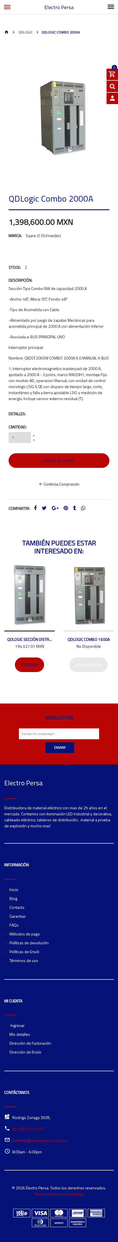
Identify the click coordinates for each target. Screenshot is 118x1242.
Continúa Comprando (61, 484)
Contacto (16, 907)
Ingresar (17, 1025)
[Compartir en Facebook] (35, 508)
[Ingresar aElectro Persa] (112, 98)
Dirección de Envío (25, 1052)
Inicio (13, 890)
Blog (13, 898)
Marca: (15, 235)
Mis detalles (19, 1034)
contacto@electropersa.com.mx (39, 1140)
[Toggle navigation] (111, 7)
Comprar (29, 665)
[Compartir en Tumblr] (74, 508)
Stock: (15, 267)
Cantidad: (18, 427)
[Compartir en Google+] (55, 508)
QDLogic (25, 32)
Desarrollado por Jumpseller (59, 1194)
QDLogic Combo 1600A (89, 639)
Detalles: (17, 414)
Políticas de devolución (29, 943)
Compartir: (19, 508)
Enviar (60, 747)
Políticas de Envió (24, 952)
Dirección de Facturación (30, 1043)
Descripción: (20, 280)
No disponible (88, 665)
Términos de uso (23, 960)
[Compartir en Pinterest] (66, 508)
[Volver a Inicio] (6, 32)
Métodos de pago (24, 934)
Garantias (17, 916)
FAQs (14, 925)
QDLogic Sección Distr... (29, 639)
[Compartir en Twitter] (44, 508)
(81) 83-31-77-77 (28, 1129)
